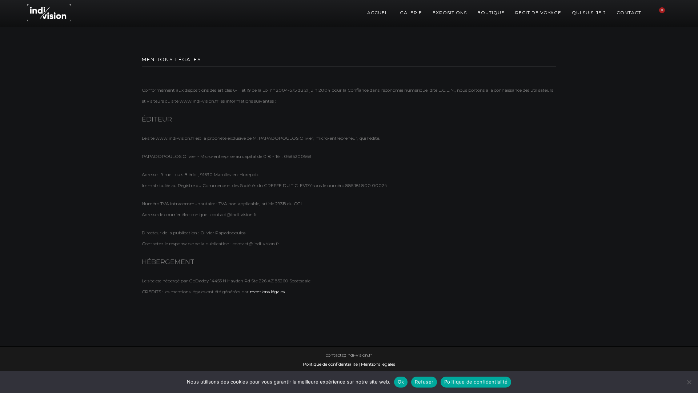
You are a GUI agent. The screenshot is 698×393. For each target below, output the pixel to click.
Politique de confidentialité (330, 364)
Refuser (424, 382)
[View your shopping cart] (665, 12)
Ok (401, 382)
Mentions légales (378, 364)
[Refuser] (689, 382)
